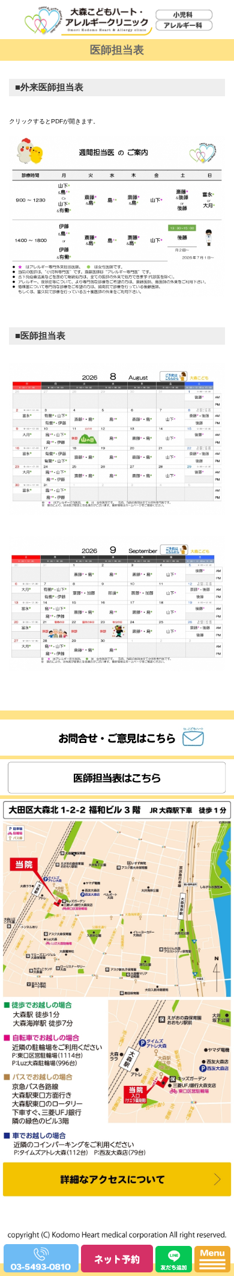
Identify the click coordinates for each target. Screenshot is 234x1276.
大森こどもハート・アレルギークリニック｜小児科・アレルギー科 (113, 54)
